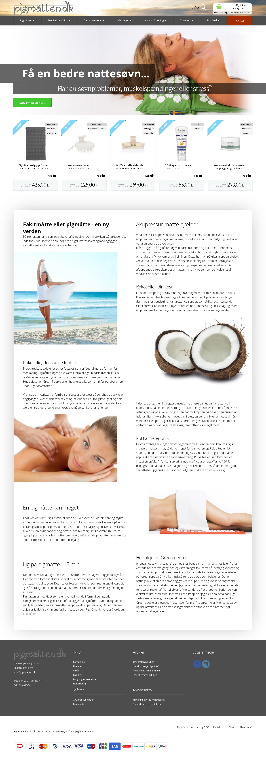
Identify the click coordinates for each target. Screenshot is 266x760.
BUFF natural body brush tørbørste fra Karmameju (129, 167)
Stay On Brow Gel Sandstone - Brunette (31, 754)
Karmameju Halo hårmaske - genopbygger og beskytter (229, 167)
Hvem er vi (79, 666)
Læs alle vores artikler (145, 674)
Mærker (77, 674)
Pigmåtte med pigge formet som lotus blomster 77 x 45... (34, 167)
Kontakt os (79, 661)
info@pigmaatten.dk (24, 672)
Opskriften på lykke (143, 661)
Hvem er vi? (246, 727)
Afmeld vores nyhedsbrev (147, 704)
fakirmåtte (29, 614)
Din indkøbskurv (232, 7)
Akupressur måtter (83, 699)
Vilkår (76, 670)
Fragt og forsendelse (84, 679)
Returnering (79, 683)
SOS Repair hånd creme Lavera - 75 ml (178, 167)
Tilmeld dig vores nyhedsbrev (149, 699)
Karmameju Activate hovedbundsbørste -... (80, 167)
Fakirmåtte (79, 704)
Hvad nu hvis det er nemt (146, 670)
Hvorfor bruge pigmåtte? (146, 666)
